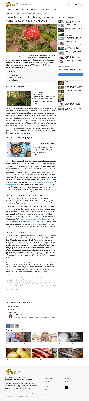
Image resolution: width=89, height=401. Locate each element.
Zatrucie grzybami (13, 75)
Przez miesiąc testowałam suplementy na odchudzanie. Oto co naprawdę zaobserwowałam (73, 53)
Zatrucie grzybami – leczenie (15, 80)
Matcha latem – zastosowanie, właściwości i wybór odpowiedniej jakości (72, 48)
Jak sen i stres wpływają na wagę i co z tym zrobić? (73, 29)
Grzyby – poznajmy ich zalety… (43, 143)
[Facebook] (78, 4)
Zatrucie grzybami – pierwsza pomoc (17, 79)
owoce (60, 69)
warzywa (66, 69)
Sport (41, 9)
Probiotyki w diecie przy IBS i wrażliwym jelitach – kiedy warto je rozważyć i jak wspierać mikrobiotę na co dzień (73, 43)
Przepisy (54, 9)
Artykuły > (9, 330)
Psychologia (34, 9)
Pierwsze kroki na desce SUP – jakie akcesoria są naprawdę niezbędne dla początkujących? (73, 34)
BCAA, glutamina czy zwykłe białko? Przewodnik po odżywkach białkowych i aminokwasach (74, 21)
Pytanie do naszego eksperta (71, 74)
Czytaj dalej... (35, 103)
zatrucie (23, 330)
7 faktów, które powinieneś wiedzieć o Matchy (73, 82)
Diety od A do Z (9, 9)
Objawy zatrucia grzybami (15, 77)
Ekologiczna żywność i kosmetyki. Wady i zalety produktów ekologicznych (74, 87)
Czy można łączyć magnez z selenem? (73, 24)
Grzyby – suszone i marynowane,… (39, 93)
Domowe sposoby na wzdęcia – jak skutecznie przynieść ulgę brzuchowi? (73, 38)
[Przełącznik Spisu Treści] (53, 72)
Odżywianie (19, 9)
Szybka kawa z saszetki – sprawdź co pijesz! (73, 99)
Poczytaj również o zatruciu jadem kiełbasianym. (18, 260)
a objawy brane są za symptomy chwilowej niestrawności (35, 219)
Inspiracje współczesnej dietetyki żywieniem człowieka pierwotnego (72, 104)
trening (80, 69)
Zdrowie (26, 9)
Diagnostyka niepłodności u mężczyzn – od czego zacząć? (74, 61)
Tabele (47, 9)
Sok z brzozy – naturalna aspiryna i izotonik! (73, 95)
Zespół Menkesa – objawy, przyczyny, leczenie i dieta (73, 109)
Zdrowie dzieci (73, 69)
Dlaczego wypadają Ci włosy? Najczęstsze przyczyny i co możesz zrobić (73, 57)
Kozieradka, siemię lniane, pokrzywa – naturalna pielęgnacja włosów (73, 91)
